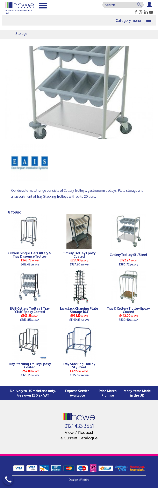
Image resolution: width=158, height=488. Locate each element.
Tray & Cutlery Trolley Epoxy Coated (128, 310)
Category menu (128, 20)
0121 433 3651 (79, 426)
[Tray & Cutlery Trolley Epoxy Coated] (128, 286)
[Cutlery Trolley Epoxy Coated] (79, 231)
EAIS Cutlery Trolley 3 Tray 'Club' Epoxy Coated (30, 310)
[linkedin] (145, 12)
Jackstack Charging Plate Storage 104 (79, 310)
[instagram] (140, 12)
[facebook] (134, 12)
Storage (21, 33)
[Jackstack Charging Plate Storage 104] (79, 286)
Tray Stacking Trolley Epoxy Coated (29, 365)
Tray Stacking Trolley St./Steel (79, 365)
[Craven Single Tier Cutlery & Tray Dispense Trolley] (29, 231)
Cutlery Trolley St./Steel (128, 254)
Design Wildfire (79, 479)
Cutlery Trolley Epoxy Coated (79, 254)
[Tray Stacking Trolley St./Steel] (79, 342)
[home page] (79, 416)
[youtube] (150, 12)
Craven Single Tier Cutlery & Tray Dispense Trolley (29, 254)
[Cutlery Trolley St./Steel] (128, 231)
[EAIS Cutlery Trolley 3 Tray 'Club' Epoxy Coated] (29, 286)
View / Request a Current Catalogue (79, 435)
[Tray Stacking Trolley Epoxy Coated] (29, 342)
